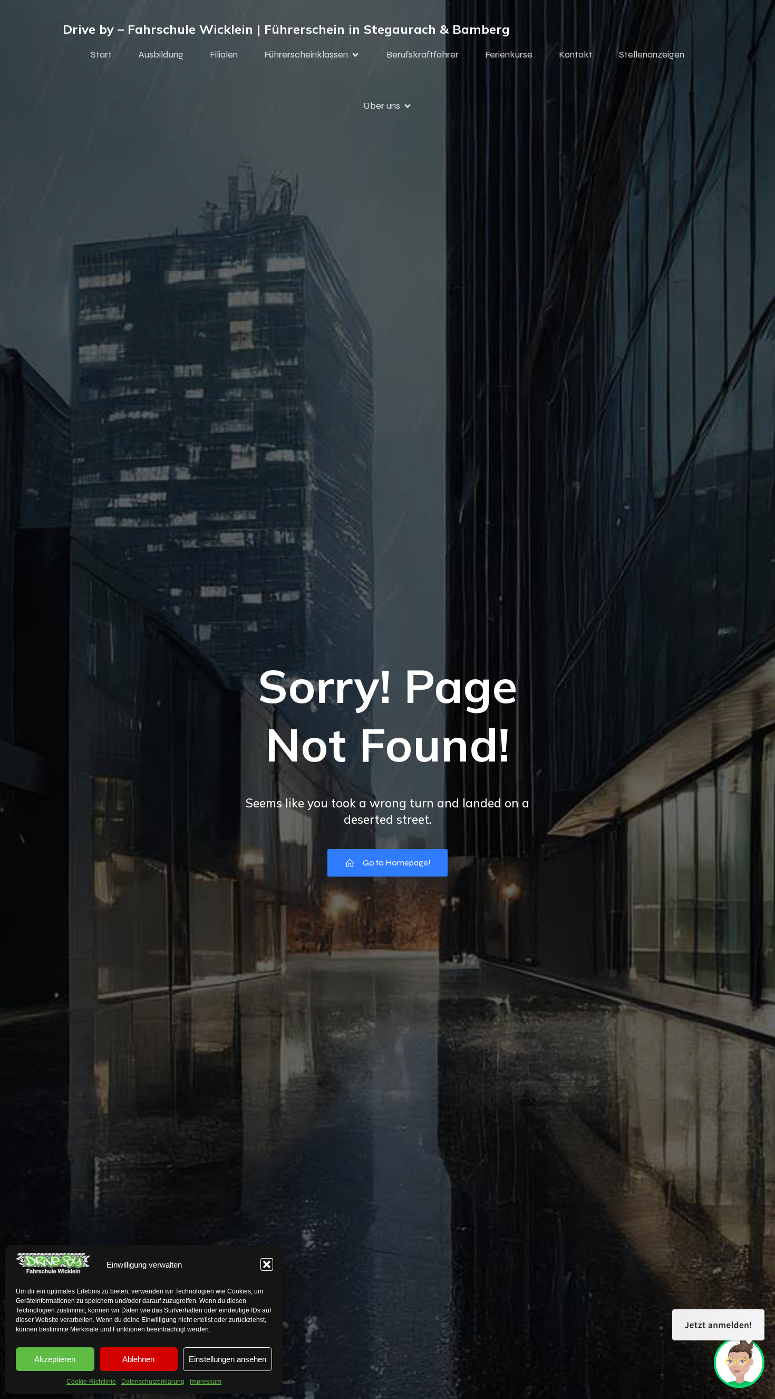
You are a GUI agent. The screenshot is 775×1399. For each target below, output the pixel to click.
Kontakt (576, 54)
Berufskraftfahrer (422, 54)
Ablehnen (138, 1359)
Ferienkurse (508, 54)
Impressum (205, 1381)
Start (101, 54)
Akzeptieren (54, 1359)
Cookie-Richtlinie (91, 1381)
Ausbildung (160, 54)
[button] (266, 1264)
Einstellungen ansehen (227, 1359)
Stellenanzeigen (651, 54)
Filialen (224, 54)
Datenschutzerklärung (153, 1381)
